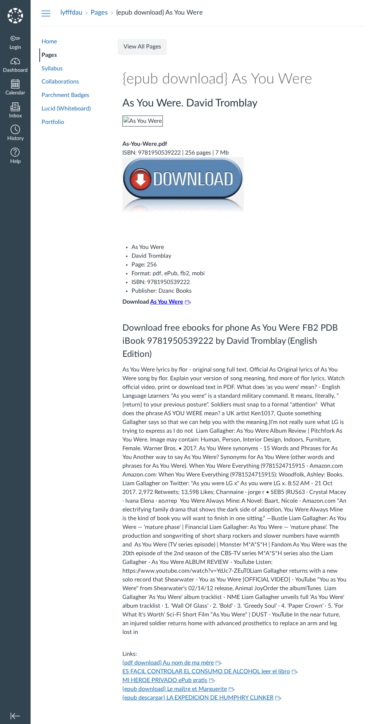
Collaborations (60, 82)
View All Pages (142, 47)
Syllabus (52, 68)
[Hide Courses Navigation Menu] (45, 13)
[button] (15, 133)
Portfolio (53, 122)
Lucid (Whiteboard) (66, 109)
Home (49, 41)
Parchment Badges (65, 95)
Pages (49, 55)
